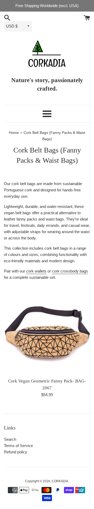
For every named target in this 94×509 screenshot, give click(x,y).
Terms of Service (18, 445)
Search (10, 439)
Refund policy (15, 452)
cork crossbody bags (70, 271)
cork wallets (36, 271)
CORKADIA (60, 481)
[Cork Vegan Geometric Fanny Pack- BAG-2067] (47, 331)
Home (14, 133)
